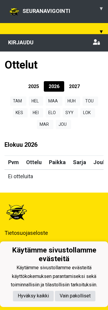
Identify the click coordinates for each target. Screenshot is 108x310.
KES (19, 112)
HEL (35, 101)
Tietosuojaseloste (26, 233)
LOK (87, 112)
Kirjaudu (21, 42)
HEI (36, 112)
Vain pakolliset (75, 296)
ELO (52, 112)
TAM (17, 101)
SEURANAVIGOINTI (62, 9)
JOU (62, 124)
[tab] (33, 86)
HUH (72, 101)
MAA (53, 101)
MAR (44, 124)
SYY (69, 112)
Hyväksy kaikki (33, 296)
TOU (89, 101)
